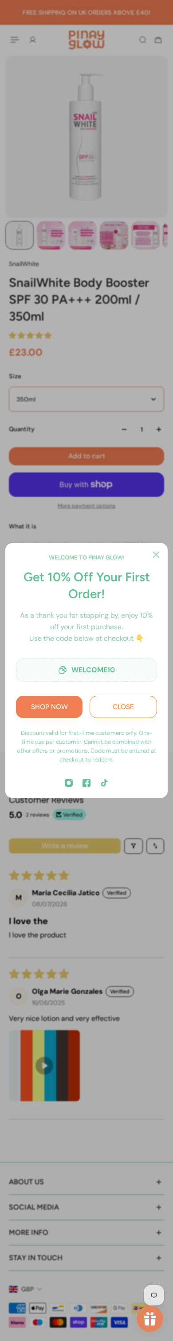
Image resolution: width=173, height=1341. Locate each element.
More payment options (86, 505)
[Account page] (32, 39)
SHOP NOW (49, 706)
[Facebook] (86, 782)
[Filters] (133, 846)
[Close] (156, 555)
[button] (30, 335)
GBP (27, 1289)
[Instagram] (68, 782)
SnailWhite (24, 264)
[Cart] (158, 39)
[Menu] (16, 39)
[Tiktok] (104, 782)
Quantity (22, 429)
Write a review (65, 845)
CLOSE (123, 706)
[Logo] (86, 39)
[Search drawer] (142, 39)
